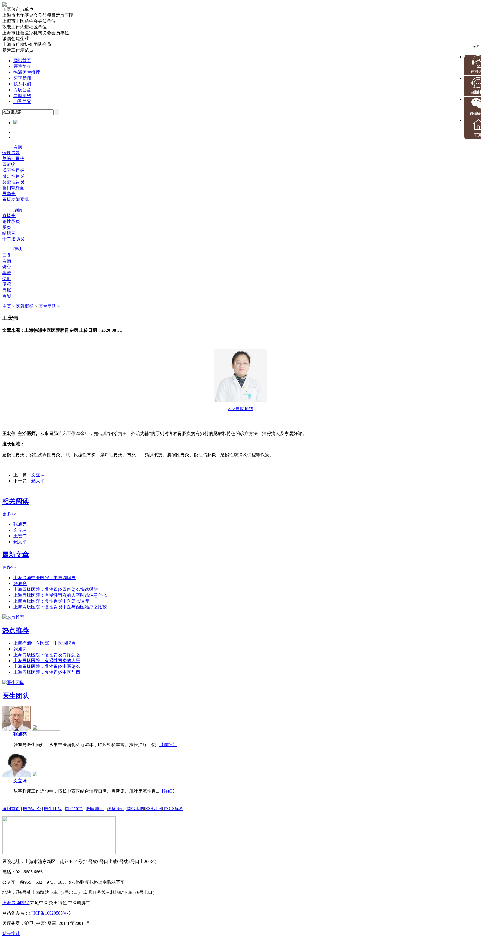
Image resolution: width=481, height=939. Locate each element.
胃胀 (6, 290)
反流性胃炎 (13, 182)
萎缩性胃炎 (13, 158)
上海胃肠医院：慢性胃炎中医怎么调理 (51, 601)
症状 (17, 249)
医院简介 (22, 66)
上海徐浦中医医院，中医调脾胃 (44, 577)
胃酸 (6, 296)
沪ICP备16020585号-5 (50, 913)
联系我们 (22, 84)
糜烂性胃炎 (13, 176)
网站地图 (135, 808)
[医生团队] (13, 682)
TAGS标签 (173, 808)
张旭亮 (20, 524)
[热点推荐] (13, 617)
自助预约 (22, 95)
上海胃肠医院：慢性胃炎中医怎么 (46, 666)
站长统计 (11, 933)
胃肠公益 (22, 89)
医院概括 (25, 306)
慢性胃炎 (11, 152)
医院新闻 (22, 78)
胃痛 (6, 261)
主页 (6, 306)
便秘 (6, 284)
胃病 (17, 146)
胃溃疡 (9, 164)
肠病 (17, 209)
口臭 (6, 255)
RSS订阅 (153, 808)
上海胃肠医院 (15, 902)
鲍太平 (38, 480)
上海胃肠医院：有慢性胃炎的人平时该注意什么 (60, 595)
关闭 (476, 47)
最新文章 (15, 554)
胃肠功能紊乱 (15, 199)
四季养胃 (22, 101)
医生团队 (47, 306)
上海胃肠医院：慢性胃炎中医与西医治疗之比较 (60, 606)
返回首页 (11, 808)
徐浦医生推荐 (26, 72)
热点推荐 (15, 630)
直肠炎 (9, 215)
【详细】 (168, 744)
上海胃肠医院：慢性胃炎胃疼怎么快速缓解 (55, 589)
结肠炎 (9, 233)
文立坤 (38, 475)
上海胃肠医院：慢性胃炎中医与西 (46, 672)
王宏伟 (20, 536)
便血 (6, 278)
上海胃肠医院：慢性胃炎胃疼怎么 (46, 654)
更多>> (9, 514)
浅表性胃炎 (13, 170)
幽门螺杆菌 (13, 187)
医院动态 (32, 808)
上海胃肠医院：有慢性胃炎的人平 (46, 660)
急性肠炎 (11, 221)
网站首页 (22, 60)
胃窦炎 (9, 193)
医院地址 (95, 808)
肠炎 (6, 227)
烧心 (6, 266)
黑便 (6, 272)
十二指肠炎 (13, 239)
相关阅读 (15, 501)
